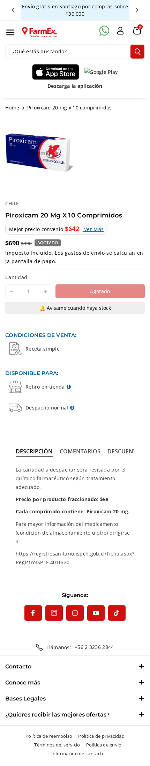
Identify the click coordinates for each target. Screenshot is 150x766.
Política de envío (104, 745)
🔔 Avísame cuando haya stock (75, 308)
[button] (10, 32)
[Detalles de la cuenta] (120, 30)
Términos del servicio (57, 745)
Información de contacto (78, 753)
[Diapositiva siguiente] (137, 10)
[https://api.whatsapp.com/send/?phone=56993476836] (104, 30)
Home (12, 107)
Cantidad (16, 277)
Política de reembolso (48, 736)
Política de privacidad (101, 736)
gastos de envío (85, 253)
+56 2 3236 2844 (94, 647)
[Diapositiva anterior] (13, 10)
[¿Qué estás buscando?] (137, 52)
